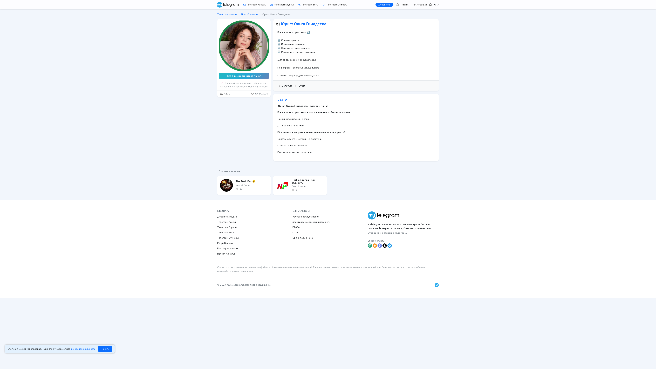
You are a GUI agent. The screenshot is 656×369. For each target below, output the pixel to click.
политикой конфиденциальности (311, 222)
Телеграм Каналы (256, 4)
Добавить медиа (227, 216)
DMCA (296, 227)
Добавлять (384, 4)
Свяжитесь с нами (302, 238)
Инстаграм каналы (227, 248)
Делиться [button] (287, 85)
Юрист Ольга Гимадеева (303, 23)
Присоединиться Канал (246, 76)
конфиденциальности (83, 349)
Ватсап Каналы (226, 253)
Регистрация (419, 4)
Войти (405, 4)
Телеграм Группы (284, 4)
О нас (295, 232)
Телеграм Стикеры (336, 4)
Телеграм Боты (309, 4)
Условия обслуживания (305, 216)
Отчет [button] (301, 85)
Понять (105, 349)
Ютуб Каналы (225, 243)
